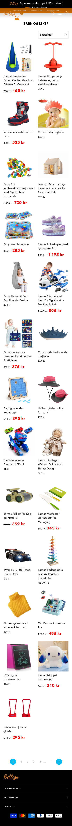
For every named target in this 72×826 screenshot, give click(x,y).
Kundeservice (12, 788)
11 (50, 761)
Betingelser (11, 797)
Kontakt (9, 806)
